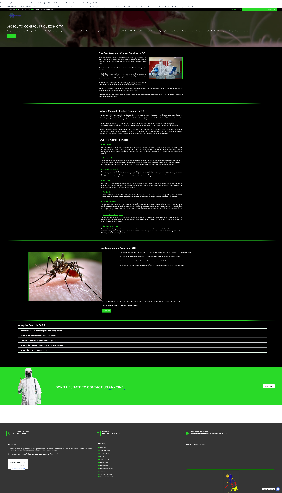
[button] (142, 331)
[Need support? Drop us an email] (187, 433)
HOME (204, 15)
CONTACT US (243, 15)
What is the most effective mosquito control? (39, 335)
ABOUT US (233, 15)
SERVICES (223, 15)
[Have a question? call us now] (8, 433)
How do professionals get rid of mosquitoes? (39, 340)
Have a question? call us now (21, 431)
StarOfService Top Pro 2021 (18, 468)
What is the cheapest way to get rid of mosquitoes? (42, 345)
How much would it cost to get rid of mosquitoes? (41, 330)
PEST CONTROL (212, 15)
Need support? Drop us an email (200, 431)
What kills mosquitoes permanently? (35, 350)
